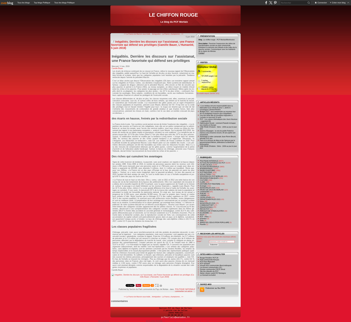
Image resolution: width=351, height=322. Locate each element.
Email (199, 241)
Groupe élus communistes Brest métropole (216, 265)
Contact (201, 53)
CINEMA (203, 196)
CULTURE (204, 180)
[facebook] (266, 2)
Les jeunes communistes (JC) (211, 267)
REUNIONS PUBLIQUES (209, 178)
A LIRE (202, 182)
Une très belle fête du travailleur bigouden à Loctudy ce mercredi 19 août (216, 116)
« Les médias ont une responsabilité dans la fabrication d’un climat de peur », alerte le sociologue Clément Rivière (216, 108)
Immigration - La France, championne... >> (167, 34)
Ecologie (203, 186)
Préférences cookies (244, 321)
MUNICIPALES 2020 (207, 188)
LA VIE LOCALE (206, 165)
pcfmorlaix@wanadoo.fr (175, 317)
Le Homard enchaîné (208, 275)
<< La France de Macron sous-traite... (138, 34)
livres (202, 201)
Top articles (169, 321)
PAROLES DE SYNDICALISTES (212, 211)
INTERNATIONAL (206, 169)
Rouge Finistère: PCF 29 (209, 258)
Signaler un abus (191, 321)
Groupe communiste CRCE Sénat (212, 269)
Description (203, 44)
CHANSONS (204, 192)
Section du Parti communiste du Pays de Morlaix (127, 321)
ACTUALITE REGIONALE (209, 167)
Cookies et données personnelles (221, 321)
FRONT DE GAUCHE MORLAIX (212, 190)
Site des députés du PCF (209, 271)
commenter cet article (184, 291)
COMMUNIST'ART (207, 205)
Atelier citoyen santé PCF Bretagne (213, 273)
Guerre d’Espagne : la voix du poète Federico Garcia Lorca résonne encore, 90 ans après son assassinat (217, 133)
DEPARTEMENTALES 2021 (210, 199)
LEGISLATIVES (205, 197)
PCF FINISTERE (206, 172)
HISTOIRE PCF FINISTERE (210, 184)
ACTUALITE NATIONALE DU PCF (212, 163)
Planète (203, 224)
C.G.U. (203, 321)
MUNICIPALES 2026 (207, 203)
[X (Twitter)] (270, 2)
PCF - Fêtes (204, 217)
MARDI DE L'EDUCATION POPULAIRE (214, 222)
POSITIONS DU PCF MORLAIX (211, 176)
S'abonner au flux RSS (215, 288)
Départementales (206, 207)
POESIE (203, 194)
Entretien (203, 219)
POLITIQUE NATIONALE (185, 289)
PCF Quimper (205, 264)
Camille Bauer (117, 68)
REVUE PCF (204, 209)
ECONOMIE (204, 213)
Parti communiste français (209, 260)
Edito (202, 221)
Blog (200, 40)
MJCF (202, 215)
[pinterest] (275, 2)
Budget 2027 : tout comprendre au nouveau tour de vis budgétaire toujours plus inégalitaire (218, 112)
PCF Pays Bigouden (207, 262)
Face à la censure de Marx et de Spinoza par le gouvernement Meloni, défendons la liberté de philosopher (217, 142)
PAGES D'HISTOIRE (207, 171)
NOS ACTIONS (205, 174)
